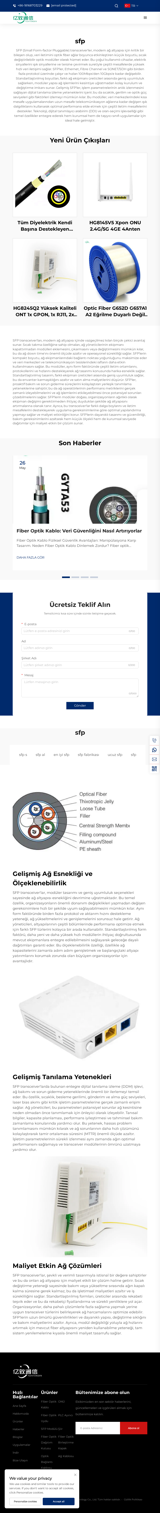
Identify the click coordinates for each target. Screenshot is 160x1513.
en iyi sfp (61, 755)
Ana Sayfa (19, 1406)
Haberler (18, 1429)
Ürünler (18, 1421)
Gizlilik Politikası (133, 1499)
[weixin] (154, 768)
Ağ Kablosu (66, 1456)
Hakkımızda (21, 1413)
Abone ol (133, 1428)
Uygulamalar (21, 1445)
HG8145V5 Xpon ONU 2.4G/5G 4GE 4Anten (115, 226)
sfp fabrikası (88, 755)
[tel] (154, 740)
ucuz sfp (115, 755)
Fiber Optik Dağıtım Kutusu (48, 1442)
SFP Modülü (49, 1429)
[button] (66, 577)
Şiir (60, 1429)
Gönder (80, 705)
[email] (154, 759)
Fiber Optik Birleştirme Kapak (66, 1442)
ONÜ (61, 1401)
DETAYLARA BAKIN (45, 184)
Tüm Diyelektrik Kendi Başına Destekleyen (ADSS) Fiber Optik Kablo (45, 226)
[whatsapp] (154, 750)
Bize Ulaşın (20, 1460)
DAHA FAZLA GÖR (30, 557)
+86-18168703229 (29, 5)
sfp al (40, 755)
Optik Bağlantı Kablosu (47, 1462)
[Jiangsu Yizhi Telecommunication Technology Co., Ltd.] (25, 17)
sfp (133, 755)
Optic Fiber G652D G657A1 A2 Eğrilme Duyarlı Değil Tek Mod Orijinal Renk (115, 311)
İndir (16, 1452)
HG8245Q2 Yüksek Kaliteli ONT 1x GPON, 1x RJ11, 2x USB (44, 311)
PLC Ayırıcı (65, 1415)
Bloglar (18, 1437)
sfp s (23, 755)
